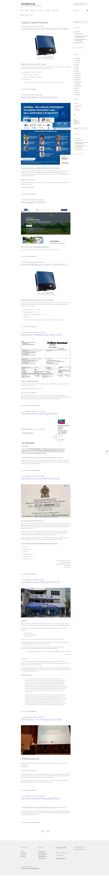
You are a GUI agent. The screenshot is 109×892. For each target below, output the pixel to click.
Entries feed (75, 120)
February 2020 (77, 79)
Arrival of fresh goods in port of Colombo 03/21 (44, 264)
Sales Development (42, 854)
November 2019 (78, 81)
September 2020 (78, 75)
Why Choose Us (41, 858)
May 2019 (76, 88)
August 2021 (77, 62)
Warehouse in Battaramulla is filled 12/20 (41, 334)
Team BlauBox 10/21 (79, 33)
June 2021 (77, 66)
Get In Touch (23, 854)
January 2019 (77, 94)
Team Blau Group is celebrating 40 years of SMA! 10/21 (81, 36)
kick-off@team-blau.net (64, 625)
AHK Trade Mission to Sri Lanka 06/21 (39, 97)
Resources (23, 856)
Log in (74, 119)
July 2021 (76, 64)
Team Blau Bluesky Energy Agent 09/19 (40, 798)
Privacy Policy (55, 10)
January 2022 (77, 58)
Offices (48, 10)
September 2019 (78, 85)
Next (48, 831)
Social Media (77, 109)
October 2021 (77, 60)
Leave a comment (40, 26)
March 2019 (77, 92)
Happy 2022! (77, 31)
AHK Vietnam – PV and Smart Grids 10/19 (41, 719)
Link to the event (24, 766)
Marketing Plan (41, 851)
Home (22, 10)
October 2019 (77, 83)
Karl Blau (34, 26)
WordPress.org (76, 123)
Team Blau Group (28, 4)
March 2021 (77, 71)
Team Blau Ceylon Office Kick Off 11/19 (40, 582)
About (27, 10)
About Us (23, 851)
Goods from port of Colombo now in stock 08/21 (45, 28)
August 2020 (77, 77)
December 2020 (78, 73)
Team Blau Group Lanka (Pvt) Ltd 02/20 (40, 478)
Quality (38, 405)
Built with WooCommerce (33, 868)
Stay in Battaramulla (79, 42)
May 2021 (76, 69)
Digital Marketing (32, 89)
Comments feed (76, 121)
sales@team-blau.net (60, 858)
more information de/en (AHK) (27, 187)
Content (27, 89)
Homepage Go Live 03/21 (33, 202)
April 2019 (77, 90)
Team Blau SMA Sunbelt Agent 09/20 (39, 413)
